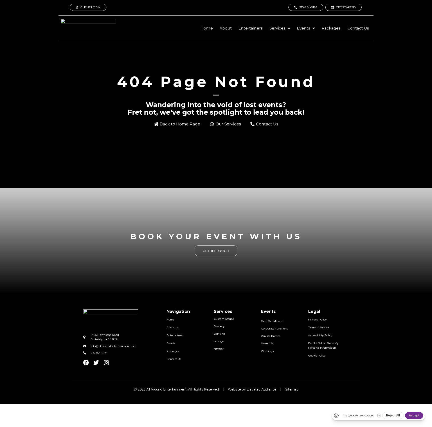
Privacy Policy (317, 319)
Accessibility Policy (320, 335)
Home (170, 319)
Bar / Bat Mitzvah (272, 321)
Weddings (267, 351)
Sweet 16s (267, 343)
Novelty (219, 348)
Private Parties (270, 336)
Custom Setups (224, 318)
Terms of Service (318, 327)
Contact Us (173, 359)
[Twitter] (96, 362)
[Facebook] (86, 362)
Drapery (219, 326)
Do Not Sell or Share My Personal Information (323, 345)
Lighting (219, 333)
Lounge (219, 341)
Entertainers (174, 335)
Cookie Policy (317, 355)
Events (170, 343)
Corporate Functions (274, 328)
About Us (172, 327)
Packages (172, 351)
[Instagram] (106, 362)
